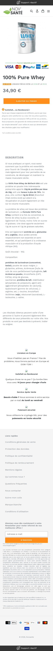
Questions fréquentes (16, 483)
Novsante (30, 637)
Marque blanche (13, 504)
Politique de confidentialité (18, 456)
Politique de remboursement (19, 463)
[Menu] (48, 11)
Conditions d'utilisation (16, 511)
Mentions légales (13, 470)
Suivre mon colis (13, 497)
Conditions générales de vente (20, 442)
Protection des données (17, 449)
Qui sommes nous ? (15, 477)
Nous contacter (13, 490)
